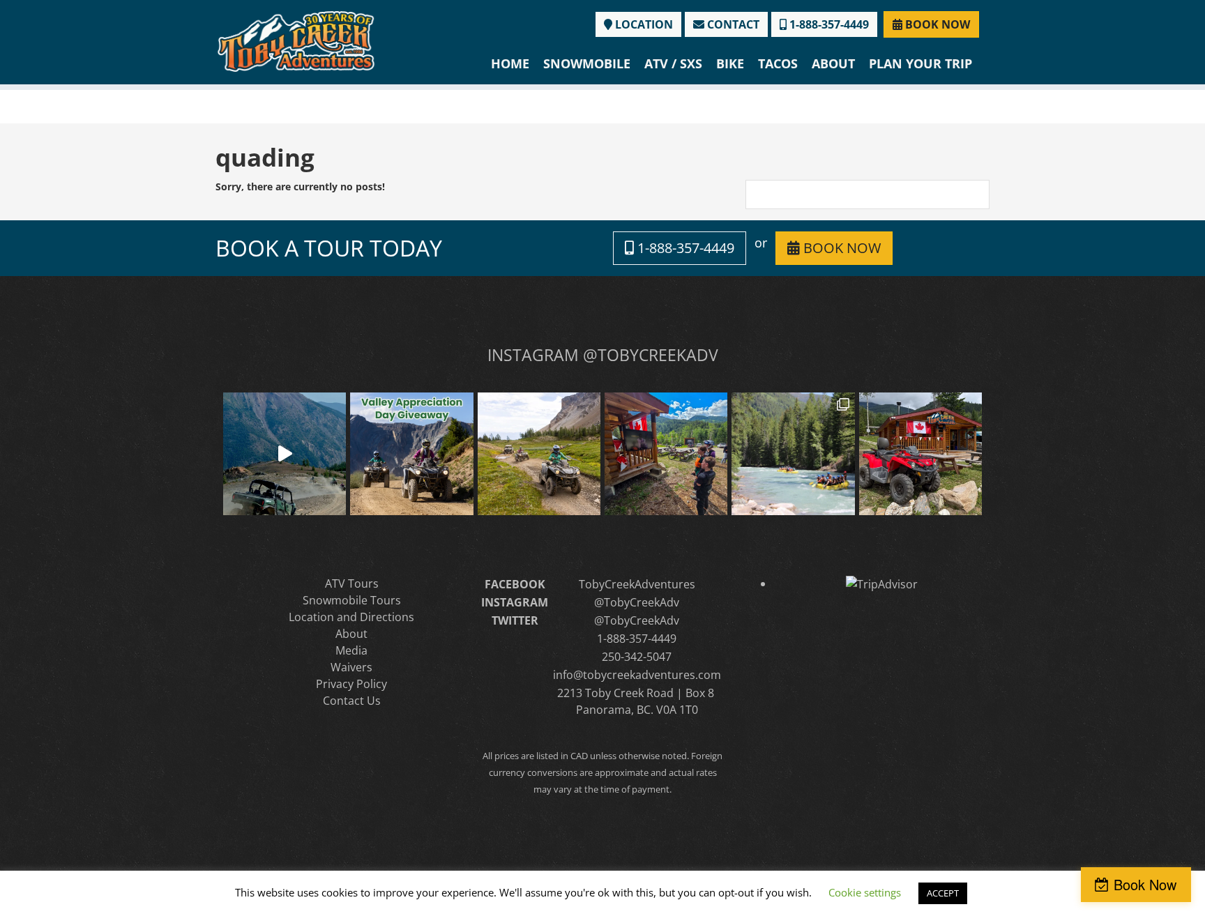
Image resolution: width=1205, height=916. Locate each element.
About (833, 63)
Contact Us (352, 700)
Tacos (778, 63)
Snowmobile (586, 63)
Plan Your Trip (920, 63)
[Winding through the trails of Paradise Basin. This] (539, 453)
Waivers (351, 667)
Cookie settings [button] (864, 892)
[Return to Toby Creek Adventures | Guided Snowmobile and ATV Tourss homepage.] (296, 40)
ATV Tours (352, 583)
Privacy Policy (351, 684)
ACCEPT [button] (943, 893)
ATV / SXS (673, 63)
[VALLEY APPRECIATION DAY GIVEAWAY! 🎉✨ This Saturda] (411, 453)
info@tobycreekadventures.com (637, 674)
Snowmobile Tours (352, 600)
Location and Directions (351, 617)
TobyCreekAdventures (637, 584)
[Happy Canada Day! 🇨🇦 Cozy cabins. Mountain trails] (920, 453)
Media (351, 650)
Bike (730, 63)
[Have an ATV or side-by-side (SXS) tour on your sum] (284, 453)
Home (510, 63)
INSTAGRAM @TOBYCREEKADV (602, 355)
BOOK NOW (936, 24)
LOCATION (642, 24)
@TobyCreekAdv (636, 602)
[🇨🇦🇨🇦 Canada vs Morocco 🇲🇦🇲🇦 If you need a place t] (666, 453)
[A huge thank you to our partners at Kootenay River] (793, 453)
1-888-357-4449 (828, 24)
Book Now (1145, 884)
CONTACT (731, 24)
